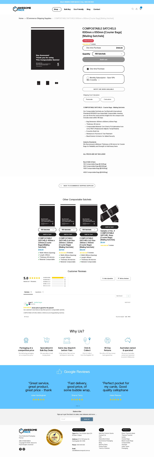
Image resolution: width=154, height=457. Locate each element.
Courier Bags (126, 439)
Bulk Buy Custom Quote (106, 433)
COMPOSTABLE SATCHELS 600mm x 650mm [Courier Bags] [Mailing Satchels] (44, 313)
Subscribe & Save (104, 439)
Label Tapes (125, 446)
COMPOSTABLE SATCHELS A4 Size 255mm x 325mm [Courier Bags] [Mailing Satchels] (67, 242)
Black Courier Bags (127, 441)
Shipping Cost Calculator (91, 95)
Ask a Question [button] (108, 278)
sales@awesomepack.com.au (81, 450)
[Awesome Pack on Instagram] (23, 449)
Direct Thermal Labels (128, 433)
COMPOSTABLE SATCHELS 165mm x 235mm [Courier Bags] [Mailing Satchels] (46, 242)
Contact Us (102, 435)
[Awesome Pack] (28, 431)
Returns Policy (103, 444)
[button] (126, 316)
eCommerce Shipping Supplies (39, 18)
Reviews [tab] (26, 292)
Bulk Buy (67, 9)
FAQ (100, 437)
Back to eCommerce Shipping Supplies (78, 185)
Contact (96, 9)
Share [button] (27, 316)
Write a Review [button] (124, 278)
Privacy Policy (103, 446)
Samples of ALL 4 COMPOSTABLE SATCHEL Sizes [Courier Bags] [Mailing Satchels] (107, 235)
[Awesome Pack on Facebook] (20, 449)
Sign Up (87, 419)
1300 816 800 (81, 445)
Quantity (86, 54)
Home (21, 18)
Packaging (125, 448)
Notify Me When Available (104, 89)
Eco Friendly (79, 9)
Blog (88, 9)
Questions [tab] (38, 292)
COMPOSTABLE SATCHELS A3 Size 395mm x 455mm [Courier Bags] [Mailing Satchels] (87, 242)
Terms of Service (104, 448)
